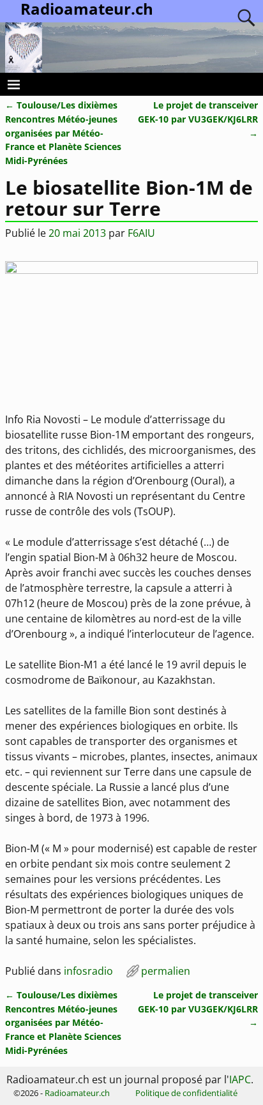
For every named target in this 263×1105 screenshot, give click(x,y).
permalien (165, 971)
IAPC (240, 1079)
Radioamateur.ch (77, 1093)
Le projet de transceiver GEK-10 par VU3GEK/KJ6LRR (198, 119)
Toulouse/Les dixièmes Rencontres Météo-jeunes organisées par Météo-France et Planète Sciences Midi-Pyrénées (63, 132)
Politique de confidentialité (186, 1093)
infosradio (88, 971)
